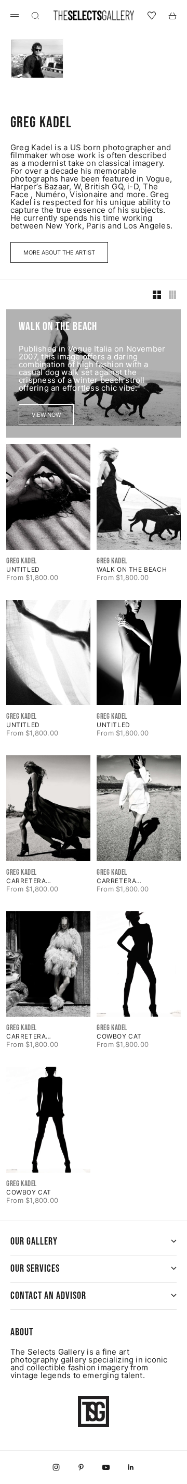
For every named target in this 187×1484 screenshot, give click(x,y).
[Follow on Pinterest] (81, 1467)
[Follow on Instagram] (56, 1467)
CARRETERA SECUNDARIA (28, 881)
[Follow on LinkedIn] (131, 1467)
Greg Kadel (21, 561)
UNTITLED (23, 569)
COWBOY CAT (119, 1036)
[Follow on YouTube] (106, 1467)
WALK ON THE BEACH (132, 569)
